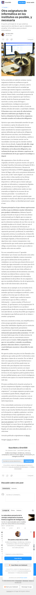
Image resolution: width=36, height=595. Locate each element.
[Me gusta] (3, 39)
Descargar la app (27, 587)
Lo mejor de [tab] (5, 510)
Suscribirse (22, 2)
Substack (9, 591)
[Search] (33, 510)
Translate (5, 7)
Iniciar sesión (30, 2)
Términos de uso (24, 569)
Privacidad (18, 581)
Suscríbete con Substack (19, 565)
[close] (31, 532)
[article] (18, 521)
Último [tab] (13, 510)
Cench (9, 440)
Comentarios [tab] (6, 488)
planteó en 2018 (28, 170)
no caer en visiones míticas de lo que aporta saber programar (16, 331)
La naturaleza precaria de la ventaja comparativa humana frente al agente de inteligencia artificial (12, 517)
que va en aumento (7, 422)
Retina (28, 435)
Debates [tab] (19, 510)
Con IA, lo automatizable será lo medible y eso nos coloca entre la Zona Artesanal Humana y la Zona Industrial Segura (13, 523)
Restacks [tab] (14, 488)
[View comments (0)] (7, 39)
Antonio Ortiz (9, 33)
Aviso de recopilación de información (18, 467)
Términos (25, 581)
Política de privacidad (22, 572)
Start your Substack (12, 587)
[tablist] (9, 488)
